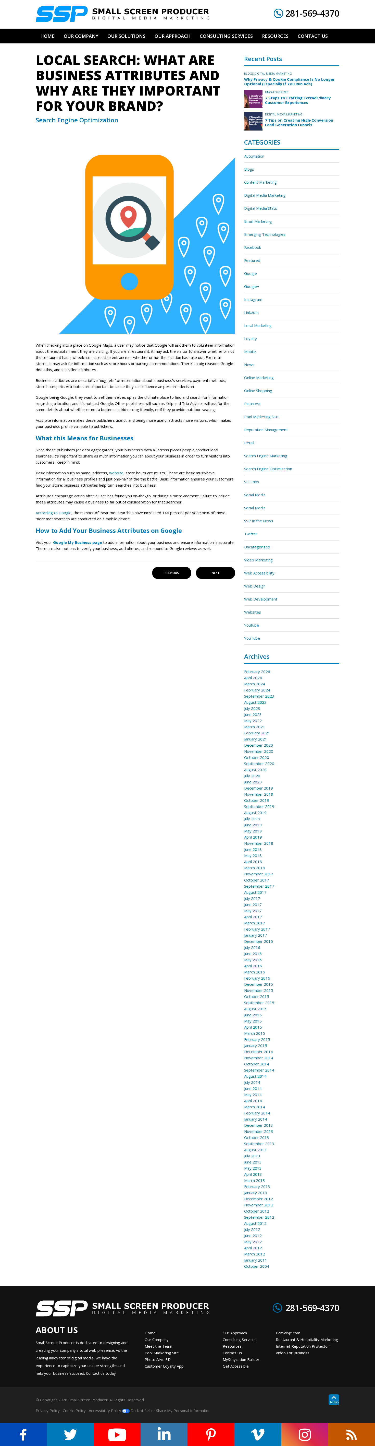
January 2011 (255, 1260)
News (249, 364)
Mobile (250, 351)
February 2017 (257, 929)
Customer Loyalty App (164, 1366)
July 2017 (252, 898)
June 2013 (253, 1162)
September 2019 (259, 806)
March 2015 (254, 1033)
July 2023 (252, 708)
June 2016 (253, 953)
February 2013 (257, 1186)
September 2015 (259, 1002)
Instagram (253, 299)
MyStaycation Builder (241, 1359)
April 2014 (253, 1100)
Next (215, 573)
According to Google (53, 512)
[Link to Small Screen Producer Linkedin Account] (164, 1434)
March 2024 (254, 683)
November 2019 (258, 794)
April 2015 (253, 1027)
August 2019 (255, 812)
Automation (254, 156)
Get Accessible (236, 1366)
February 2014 (257, 1112)
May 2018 (253, 855)
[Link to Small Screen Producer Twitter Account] (70, 1434)
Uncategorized (277, 92)
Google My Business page (77, 542)
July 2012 (252, 1229)
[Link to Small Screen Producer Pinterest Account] (211, 1434)
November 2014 (258, 1057)
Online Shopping (258, 390)
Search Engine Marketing (265, 455)
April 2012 (253, 1247)
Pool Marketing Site (261, 416)
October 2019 (256, 800)
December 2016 (258, 941)
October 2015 (256, 996)
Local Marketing (258, 325)
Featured (252, 260)
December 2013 (258, 1125)
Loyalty (250, 338)
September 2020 (259, 763)
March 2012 (254, 1253)
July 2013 (252, 1155)
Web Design (255, 586)
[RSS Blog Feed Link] (351, 1434)
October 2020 (256, 757)
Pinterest (252, 403)
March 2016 (254, 971)
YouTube (252, 638)
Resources (232, 1346)
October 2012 (256, 1211)
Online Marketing (259, 377)
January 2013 (255, 1192)
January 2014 (255, 1119)
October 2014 (256, 1063)
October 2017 (256, 880)
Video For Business (292, 1352)
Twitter (250, 533)
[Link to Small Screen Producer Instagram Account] (304, 1434)
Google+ (251, 286)
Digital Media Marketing (273, 73)
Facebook (252, 247)
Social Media (255, 494)
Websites (252, 612)
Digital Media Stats (260, 208)
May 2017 (253, 910)
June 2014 (253, 1088)
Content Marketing (260, 182)
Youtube (251, 625)
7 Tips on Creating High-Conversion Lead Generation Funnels (299, 122)
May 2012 (253, 1241)
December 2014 (258, 1051)
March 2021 (254, 726)
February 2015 (257, 1039)
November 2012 (258, 1204)
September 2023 (259, 696)
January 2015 (255, 1045)
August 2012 (255, 1223)
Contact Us (232, 1352)
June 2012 (253, 1235)
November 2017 (258, 873)
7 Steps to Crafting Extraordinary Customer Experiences (298, 100)
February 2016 (257, 978)
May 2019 (253, 830)
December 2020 (258, 745)
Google (250, 273)
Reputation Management (266, 429)
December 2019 (258, 788)
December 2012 (258, 1198)
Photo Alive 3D (158, 1359)
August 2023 (255, 702)
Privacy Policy (48, 1410)
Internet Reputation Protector (302, 1346)
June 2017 (253, 904)
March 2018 (254, 867)
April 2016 (253, 965)
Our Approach (235, 1332)
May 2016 (253, 959)
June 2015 (253, 1014)
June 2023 (253, 714)
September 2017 (259, 886)
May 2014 (253, 1094)
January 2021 (255, 739)
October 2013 (256, 1137)
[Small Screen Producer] (122, 14)
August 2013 (255, 1149)
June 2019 (253, 824)
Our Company (157, 1339)
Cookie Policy (74, 1410)
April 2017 (253, 916)
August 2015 (255, 1008)
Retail (249, 442)
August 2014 (255, 1076)
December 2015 (258, 984)
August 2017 (255, 892)
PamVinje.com (288, 1332)
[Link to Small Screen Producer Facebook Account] (23, 1434)
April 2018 (253, 861)
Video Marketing (258, 559)
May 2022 (253, 720)
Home (150, 1332)
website (116, 472)
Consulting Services (240, 1339)
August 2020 (255, 769)
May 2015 (253, 1021)
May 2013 (253, 1168)
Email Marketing (258, 221)
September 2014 (259, 1070)
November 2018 (258, 843)
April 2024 (253, 677)
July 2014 (252, 1082)
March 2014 (254, 1106)
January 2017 (255, 935)
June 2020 (253, 781)
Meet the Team (158, 1346)
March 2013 (254, 1180)
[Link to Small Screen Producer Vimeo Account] (257, 1434)
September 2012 (259, 1217)
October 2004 (256, 1266)
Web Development (260, 599)
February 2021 (257, 732)
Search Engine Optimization (268, 468)
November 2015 (258, 990)
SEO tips (251, 481)
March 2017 (254, 922)
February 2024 (257, 689)
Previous (172, 573)
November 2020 (258, 751)
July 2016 (252, 947)
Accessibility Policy (105, 1410)
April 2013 (253, 1174)
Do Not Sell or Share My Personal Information (170, 1410)
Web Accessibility (259, 572)
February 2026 (257, 671)
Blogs (249, 73)
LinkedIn (251, 312)
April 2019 (253, 837)
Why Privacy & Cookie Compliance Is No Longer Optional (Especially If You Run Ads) (289, 81)
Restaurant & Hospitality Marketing (307, 1339)
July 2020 (252, 775)
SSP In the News (258, 520)
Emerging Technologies (264, 234)
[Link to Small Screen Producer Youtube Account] (117, 1434)
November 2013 (258, 1131)
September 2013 (259, 1143)
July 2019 (252, 818)
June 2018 (253, 849)
